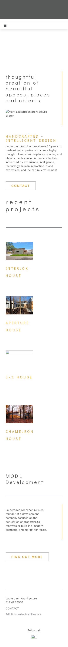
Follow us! (34, 630)
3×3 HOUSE (19, 377)
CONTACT (12, 608)
